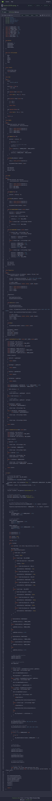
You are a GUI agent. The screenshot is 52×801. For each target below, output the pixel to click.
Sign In (48, 1)
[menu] (22, 799)
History (37, 15)
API (31, 799)
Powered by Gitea (16, 798)
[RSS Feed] (17, 5)
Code (4, 9)
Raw (22, 15)
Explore (7, 1)
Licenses (27, 799)
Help (12, 1)
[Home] (2, 1)
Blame (32, 15)
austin (6, 5)
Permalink (27, 15)
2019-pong (12, 5)
